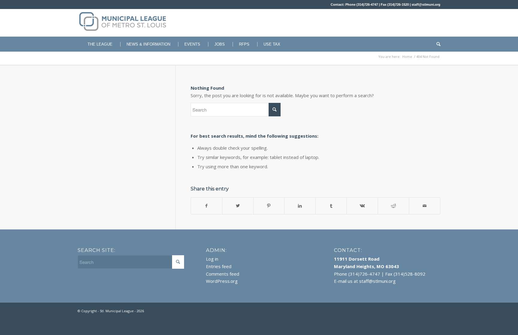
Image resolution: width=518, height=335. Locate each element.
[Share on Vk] (362, 206)
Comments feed (222, 274)
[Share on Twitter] (237, 206)
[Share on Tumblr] (331, 206)
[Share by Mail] (424, 206)
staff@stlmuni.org (426, 4)
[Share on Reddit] (393, 206)
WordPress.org (222, 281)
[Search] (436, 44)
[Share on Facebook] (206, 206)
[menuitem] (97, 44)
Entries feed (218, 266)
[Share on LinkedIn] (299, 206)
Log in (212, 259)
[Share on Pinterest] (269, 206)
